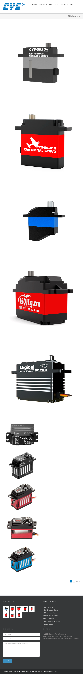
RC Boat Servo (49, 618)
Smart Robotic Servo (51, 616)
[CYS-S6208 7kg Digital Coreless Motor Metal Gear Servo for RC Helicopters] (41, 183)
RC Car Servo (48, 607)
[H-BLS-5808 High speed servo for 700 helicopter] (22, 452)
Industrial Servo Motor (52, 621)
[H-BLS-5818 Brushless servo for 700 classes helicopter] (22, 420)
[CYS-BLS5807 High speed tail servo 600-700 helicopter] (22, 545)
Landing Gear (48, 624)
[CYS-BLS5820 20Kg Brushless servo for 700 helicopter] (22, 483)
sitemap (56, 671)
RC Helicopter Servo (51, 610)
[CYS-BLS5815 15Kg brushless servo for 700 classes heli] (22, 514)
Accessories (48, 627)
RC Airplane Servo (50, 613)
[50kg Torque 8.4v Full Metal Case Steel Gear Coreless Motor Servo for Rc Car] (41, 341)
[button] (76, 4)
